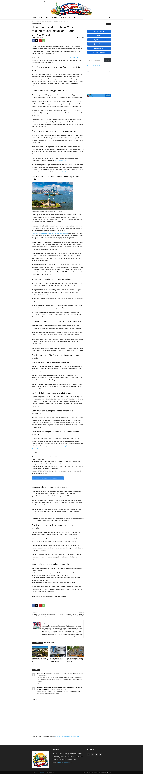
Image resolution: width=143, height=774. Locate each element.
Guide (46, 17)
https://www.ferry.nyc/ (68, 172)
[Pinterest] (40, 40)
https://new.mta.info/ (60, 160)
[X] (36, 40)
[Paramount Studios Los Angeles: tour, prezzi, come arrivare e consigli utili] (40, 651)
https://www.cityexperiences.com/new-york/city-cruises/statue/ (50, 233)
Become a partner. (105, 65)
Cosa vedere (53, 17)
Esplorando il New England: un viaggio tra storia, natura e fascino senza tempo (43, 615)
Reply (38, 683)
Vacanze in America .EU (40, 772)
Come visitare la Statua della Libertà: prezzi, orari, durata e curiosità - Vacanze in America (60, 673)
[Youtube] (100, 754)
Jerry (34, 37)
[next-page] (35, 664)
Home (33, 1)
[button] (109, 17)
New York (38, 23)
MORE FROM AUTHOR (49, 642)
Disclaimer (51, 1)
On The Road (72, 17)
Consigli (40, 17)
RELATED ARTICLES (37, 642)
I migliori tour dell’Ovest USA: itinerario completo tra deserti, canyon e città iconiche (72, 615)
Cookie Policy (38, 1)
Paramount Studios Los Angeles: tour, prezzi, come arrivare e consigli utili (40, 660)
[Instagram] (92, 754)
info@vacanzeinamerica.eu (65, 762)
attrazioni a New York (40, 596)
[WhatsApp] (43, 40)
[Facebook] (33, 40)
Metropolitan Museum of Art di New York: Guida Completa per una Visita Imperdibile (75, 660)
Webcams (56, 1)
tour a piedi (57, 596)
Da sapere (64, 17)
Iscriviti (107, 60)
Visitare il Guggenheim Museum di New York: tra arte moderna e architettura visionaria (57, 660)
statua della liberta (49, 596)
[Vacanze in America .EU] (71, 9)
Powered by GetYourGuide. (94, 65)
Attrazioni (38, 21)
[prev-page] (33, 664)
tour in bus (63, 596)
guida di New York (74, 58)
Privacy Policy (44, 1)
